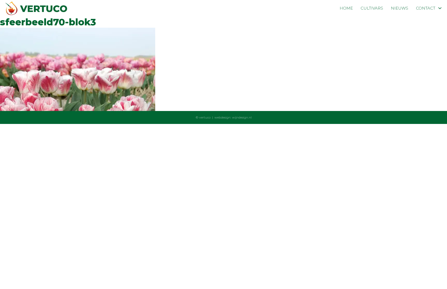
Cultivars (372, 8)
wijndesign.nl (242, 117)
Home (346, 8)
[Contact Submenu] (440, 8)
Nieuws (399, 8)
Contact (425, 8)
